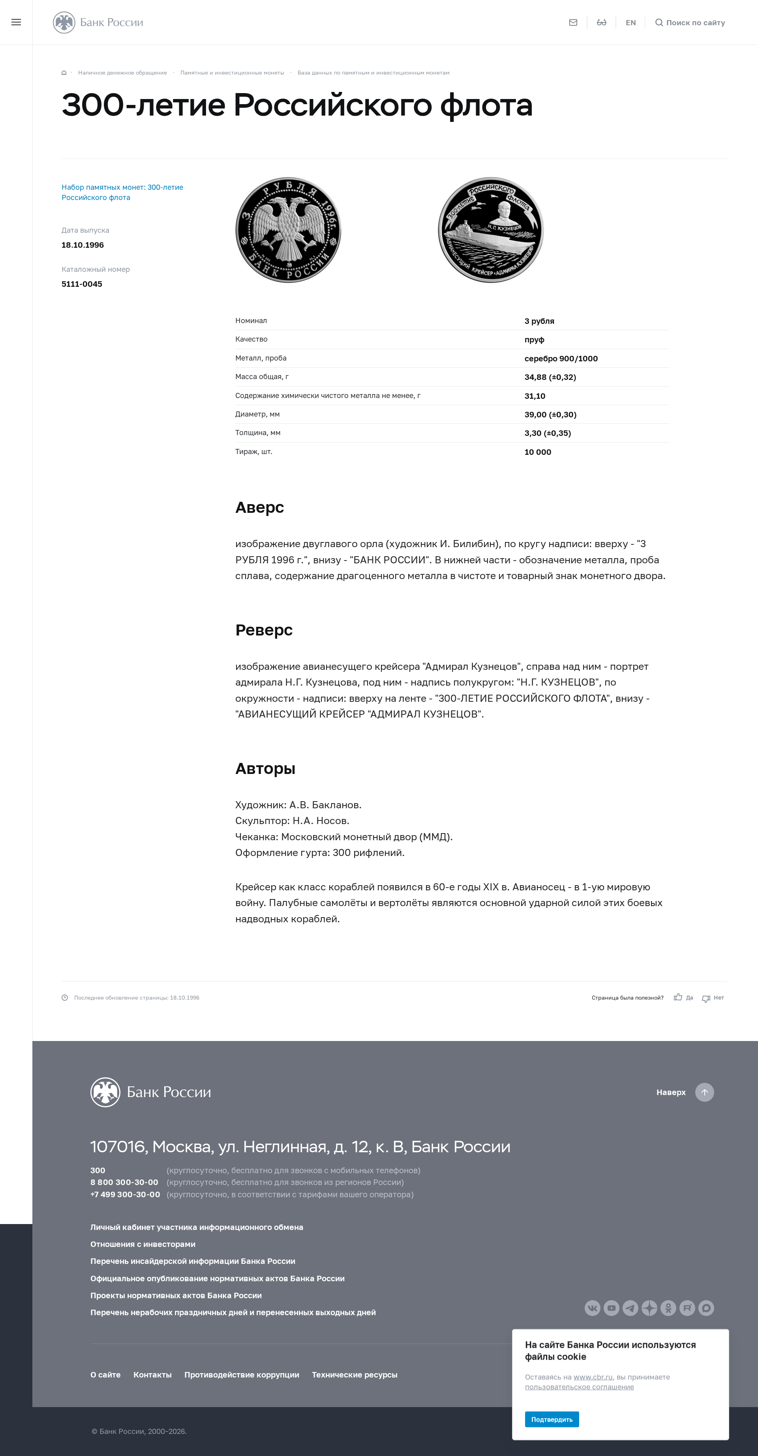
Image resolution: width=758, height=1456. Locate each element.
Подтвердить (552, 1419)
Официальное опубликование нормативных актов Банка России (217, 1278)
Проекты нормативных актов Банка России (176, 1295)
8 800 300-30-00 (124, 1182)
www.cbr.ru (593, 1376)
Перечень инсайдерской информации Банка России (192, 1260)
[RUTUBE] (687, 1308)
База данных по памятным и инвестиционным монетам (374, 72)
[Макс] (706, 1308)
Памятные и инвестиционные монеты (232, 72)
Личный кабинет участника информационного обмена (197, 1227)
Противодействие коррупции (241, 1374)
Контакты (152, 1374)
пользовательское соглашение (579, 1387)
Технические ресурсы (355, 1374)
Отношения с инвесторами (142, 1244)
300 (98, 1170)
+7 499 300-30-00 (125, 1194)
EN (631, 22)
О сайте (105, 1374)
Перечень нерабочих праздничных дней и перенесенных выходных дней (233, 1312)
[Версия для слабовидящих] (602, 22)
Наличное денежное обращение (122, 72)
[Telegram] (630, 1308)
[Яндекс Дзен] (649, 1308)
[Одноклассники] (668, 1308)
